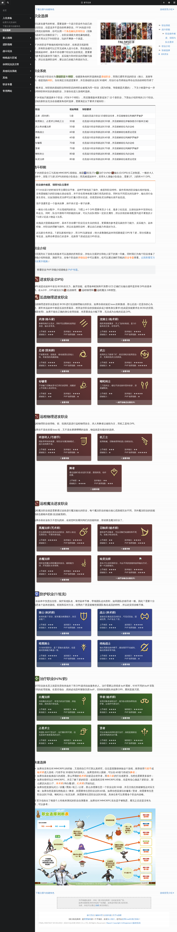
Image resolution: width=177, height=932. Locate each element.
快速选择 (166, 50)
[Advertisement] (104, 903)
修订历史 (90, 915)
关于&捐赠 (117, 915)
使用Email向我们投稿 (130, 919)
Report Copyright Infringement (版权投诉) (124, 923)
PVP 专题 (73, 269)
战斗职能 (166, 29)
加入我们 (111, 919)
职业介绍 (166, 46)
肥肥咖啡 (87, 919)
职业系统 (166, 25)
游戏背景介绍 (166, 9)
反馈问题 (108, 915)
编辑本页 (99, 915)
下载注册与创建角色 (45, 9)
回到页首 (164, 54)
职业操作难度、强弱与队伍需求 (170, 37)
